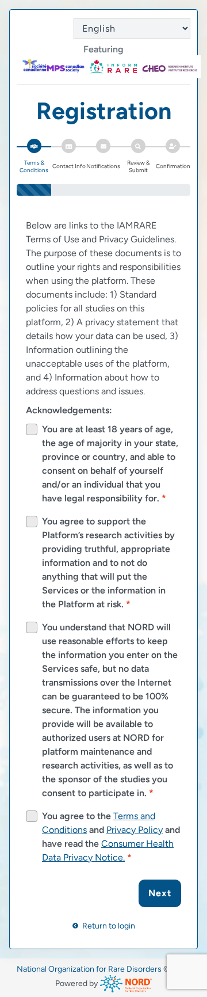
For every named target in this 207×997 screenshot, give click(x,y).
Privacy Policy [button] (134, 829)
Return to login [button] (107, 926)
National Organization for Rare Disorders (89, 969)
